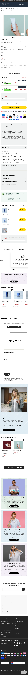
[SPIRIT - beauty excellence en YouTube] (19, 643)
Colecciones (7, 8)
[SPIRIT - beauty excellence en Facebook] (17, 643)
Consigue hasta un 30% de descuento (14, 1)
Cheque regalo (17, 632)
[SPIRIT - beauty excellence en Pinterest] (24, 643)
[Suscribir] (23, 589)
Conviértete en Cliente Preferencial (19, 627)
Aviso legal (3, 636)
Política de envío (4, 625)
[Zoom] (22, 34)
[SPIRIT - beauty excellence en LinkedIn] (17, 645)
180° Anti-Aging (14, 8)
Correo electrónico (9, 352)
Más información (9, 430)
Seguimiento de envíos (19, 625)
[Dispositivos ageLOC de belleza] (14, 519)
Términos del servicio (6, 630)
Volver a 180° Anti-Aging (15, 467)
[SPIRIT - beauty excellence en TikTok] (14, 645)
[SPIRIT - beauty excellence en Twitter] (22, 643)
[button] (14, 147)
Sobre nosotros (4, 621)
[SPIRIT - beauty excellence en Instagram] (14, 643)
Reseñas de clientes (18, 633)
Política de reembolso (6, 627)
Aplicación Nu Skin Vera (19, 630)
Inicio (2, 8)
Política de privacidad (6, 632)
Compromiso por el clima (7, 623)
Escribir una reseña (14, 327)
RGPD (2, 634)
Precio (3, 55)
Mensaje (6, 359)
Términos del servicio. (9, 380)
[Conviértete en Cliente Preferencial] (14, 487)
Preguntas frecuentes (19, 621)
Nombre (6, 345)
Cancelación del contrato (7, 628)
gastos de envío (14, 103)
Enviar (7, 374)
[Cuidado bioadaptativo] (14, 553)
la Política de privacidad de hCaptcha (15, 379)
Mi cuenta (16, 623)
